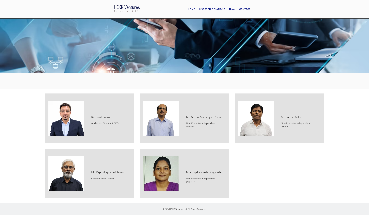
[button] (212, 9)
